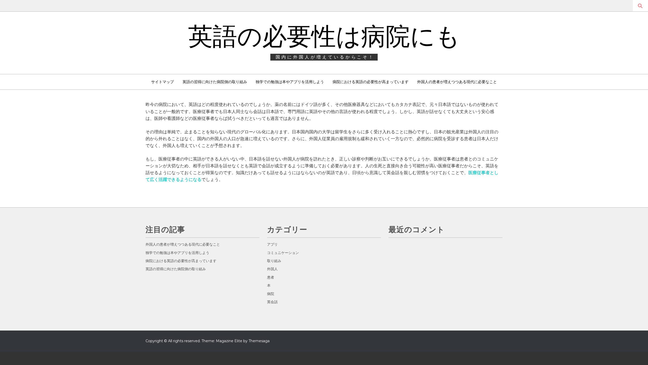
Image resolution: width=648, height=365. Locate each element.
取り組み (274, 261)
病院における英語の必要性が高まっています (371, 81)
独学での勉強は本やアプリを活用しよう (290, 81)
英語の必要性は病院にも (324, 36)
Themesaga (259, 341)
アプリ (272, 244)
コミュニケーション (283, 252)
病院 (270, 293)
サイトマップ (162, 81)
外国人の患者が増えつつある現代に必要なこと (457, 81)
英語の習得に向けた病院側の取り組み (215, 81)
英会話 (272, 302)
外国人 (272, 269)
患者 (270, 277)
